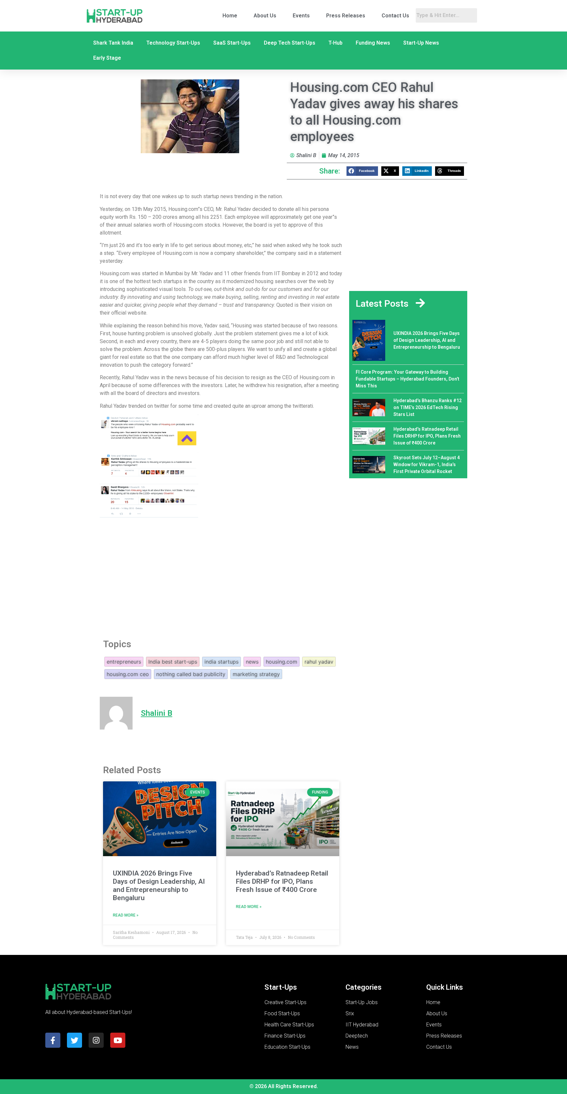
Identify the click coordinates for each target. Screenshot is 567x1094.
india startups (221, 661)
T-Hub (335, 43)
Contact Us (395, 15)
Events (301, 15)
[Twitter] (74, 1040)
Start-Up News (421, 43)
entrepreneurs (124, 661)
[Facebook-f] (52, 1040)
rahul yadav (318, 661)
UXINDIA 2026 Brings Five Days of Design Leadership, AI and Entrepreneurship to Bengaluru (159, 885)
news (252, 661)
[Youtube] (117, 1040)
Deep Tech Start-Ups (289, 43)
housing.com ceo (128, 674)
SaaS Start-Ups (232, 43)
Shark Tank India (113, 43)
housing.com (281, 661)
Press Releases (345, 15)
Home (229, 15)
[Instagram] (96, 1040)
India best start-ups (172, 661)
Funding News (373, 43)
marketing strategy (256, 674)
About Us (265, 15)
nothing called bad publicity (190, 674)
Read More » (125, 915)
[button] (362, 171)
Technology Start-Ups (173, 43)
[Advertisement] (221, 577)
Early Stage (107, 58)
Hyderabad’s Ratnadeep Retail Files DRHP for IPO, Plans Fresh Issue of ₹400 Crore (282, 881)
